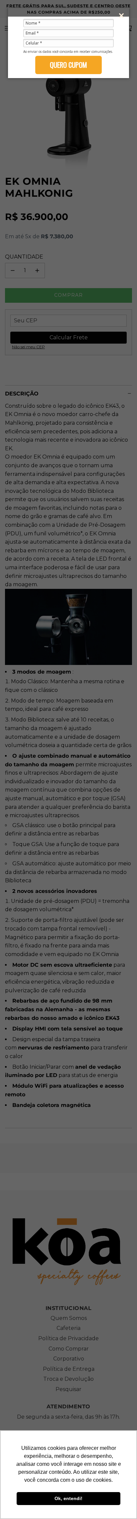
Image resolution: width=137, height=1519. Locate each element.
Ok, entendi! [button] (68, 1498)
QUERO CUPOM (68, 65)
